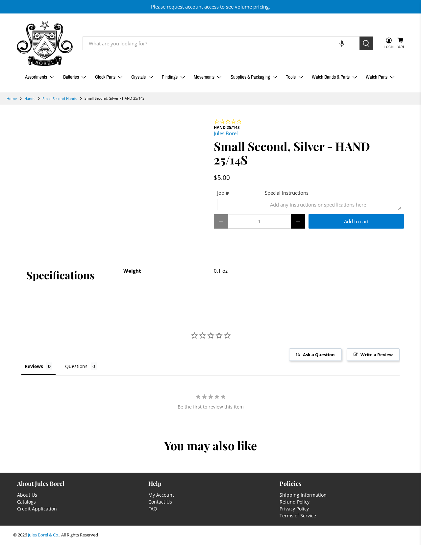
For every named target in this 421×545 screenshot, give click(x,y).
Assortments (36, 76)
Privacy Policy (294, 509)
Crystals (138, 76)
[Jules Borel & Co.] (45, 43)
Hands (29, 98)
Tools (291, 76)
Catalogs (26, 502)
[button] (342, 43)
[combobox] (221, 43)
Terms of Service (298, 515)
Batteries (71, 76)
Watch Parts (376, 76)
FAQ (152, 509)
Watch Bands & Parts (331, 76)
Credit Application (37, 509)
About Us (27, 495)
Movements (204, 76)
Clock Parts (105, 76)
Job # (223, 192)
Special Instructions (287, 192)
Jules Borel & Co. (43, 535)
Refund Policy (295, 502)
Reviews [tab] (34, 366)
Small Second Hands (59, 98)
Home (12, 98)
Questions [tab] (76, 366)
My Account (161, 495)
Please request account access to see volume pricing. (210, 6)
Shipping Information (303, 495)
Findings (170, 76)
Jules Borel (226, 133)
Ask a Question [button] (319, 355)
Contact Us (160, 502)
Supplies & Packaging (250, 76)
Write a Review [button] (376, 355)
